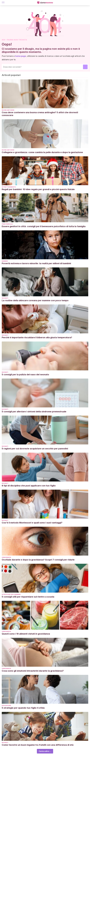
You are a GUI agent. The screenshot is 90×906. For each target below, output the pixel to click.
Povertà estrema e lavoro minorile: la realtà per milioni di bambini (36, 263)
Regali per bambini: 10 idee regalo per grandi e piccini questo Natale (38, 189)
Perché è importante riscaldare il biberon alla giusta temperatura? (37, 337)
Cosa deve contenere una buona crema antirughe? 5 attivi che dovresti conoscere (40, 114)
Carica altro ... (45, 751)
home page (20, 56)
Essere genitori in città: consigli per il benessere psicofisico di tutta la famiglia (44, 226)
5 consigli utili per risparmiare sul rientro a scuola (28, 596)
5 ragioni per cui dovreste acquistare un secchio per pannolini (35, 448)
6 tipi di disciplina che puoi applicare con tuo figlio (29, 485)
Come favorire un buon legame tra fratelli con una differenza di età (37, 745)
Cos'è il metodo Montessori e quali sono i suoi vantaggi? (32, 522)
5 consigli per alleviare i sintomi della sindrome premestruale (34, 411)
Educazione (6, 705)
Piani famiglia (7, 224)
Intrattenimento (9, 187)
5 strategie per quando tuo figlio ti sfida (23, 708)
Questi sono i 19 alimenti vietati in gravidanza (26, 633)
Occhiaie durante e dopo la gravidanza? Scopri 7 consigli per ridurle (38, 559)
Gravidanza (6, 557)
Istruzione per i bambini (11, 594)
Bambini (5, 261)
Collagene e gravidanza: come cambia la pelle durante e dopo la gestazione (42, 152)
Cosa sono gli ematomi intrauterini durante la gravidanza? (33, 671)
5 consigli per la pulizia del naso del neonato (25, 374)
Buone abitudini (8, 110)
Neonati (5, 298)
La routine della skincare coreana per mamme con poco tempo (35, 300)
